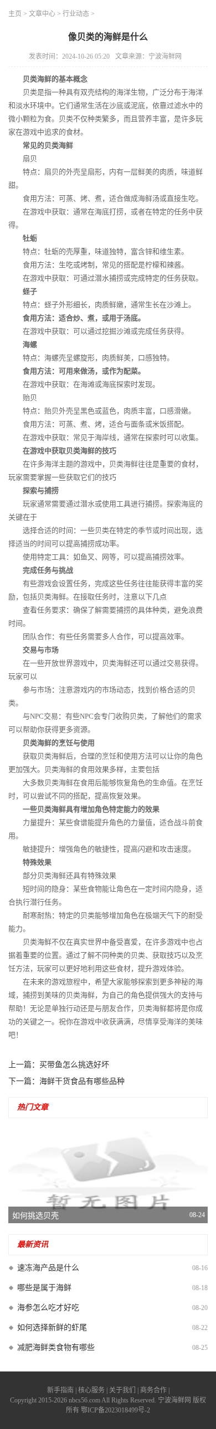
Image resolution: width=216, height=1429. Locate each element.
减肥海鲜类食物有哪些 (56, 1347)
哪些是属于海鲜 (44, 1287)
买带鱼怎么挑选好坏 (74, 1065)
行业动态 (76, 14)
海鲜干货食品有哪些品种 (82, 1081)
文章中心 (42, 14)
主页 (15, 14)
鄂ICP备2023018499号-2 (115, 1410)
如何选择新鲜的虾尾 (52, 1327)
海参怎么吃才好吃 (48, 1307)
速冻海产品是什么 (48, 1268)
